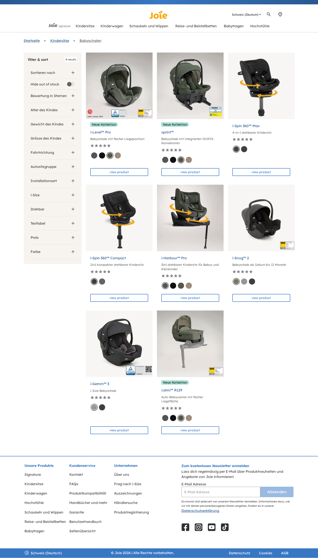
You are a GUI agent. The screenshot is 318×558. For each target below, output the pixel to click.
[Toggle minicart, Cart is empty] (293, 14)
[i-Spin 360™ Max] (261, 86)
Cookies (265, 553)
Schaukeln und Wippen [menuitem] (43, 512)
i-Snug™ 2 (240, 258)
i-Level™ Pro (100, 132)
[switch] (71, 84)
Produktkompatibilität (87, 493)
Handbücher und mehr (88, 502)
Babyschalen (90, 40)
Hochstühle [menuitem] (34, 502)
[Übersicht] (288, 14)
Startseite (32, 40)
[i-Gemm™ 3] (119, 344)
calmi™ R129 (171, 390)
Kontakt (76, 474)
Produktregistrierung (131, 512)
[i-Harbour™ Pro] (190, 218)
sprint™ (167, 132)
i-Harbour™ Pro (174, 258)
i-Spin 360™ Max (246, 126)
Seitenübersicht (82, 531)
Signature (32, 474)
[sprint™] (190, 86)
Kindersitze (59, 40)
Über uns (121, 474)
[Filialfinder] (280, 14)
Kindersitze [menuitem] (33, 484)
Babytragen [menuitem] (34, 531)
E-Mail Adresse (193, 484)
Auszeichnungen (128, 493)
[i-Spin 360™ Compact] (119, 218)
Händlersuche (125, 502)
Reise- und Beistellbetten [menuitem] (45, 521)
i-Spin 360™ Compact (108, 258)
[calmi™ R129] (190, 344)
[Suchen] (269, 14)
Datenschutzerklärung (200, 511)
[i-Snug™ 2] (261, 218)
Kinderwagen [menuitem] (35, 493)
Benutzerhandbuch (85, 521)
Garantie (76, 512)
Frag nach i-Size (127, 484)
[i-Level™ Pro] (119, 86)
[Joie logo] (159, 15)
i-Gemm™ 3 (99, 384)
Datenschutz (239, 553)
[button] (52, 59)
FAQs (73, 484)
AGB (284, 553)
